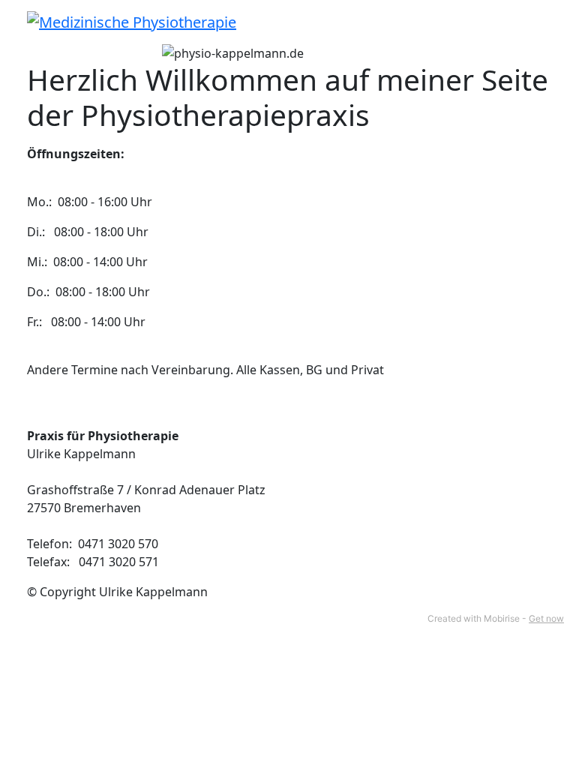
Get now (546, 618)
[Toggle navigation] (539, 22)
